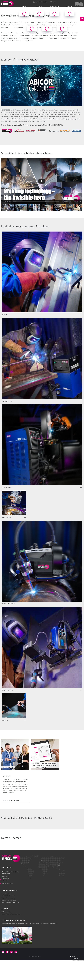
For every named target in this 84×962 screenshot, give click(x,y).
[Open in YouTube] (70, 202)
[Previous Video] (73, 202)
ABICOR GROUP (31, 110)
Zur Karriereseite (8, 767)
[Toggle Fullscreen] (80, 202)
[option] (42, 274)
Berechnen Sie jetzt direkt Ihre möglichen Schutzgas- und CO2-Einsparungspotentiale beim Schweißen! (45, 765)
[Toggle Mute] (61, 202)
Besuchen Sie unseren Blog (11, 800)
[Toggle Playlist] (78, 202)
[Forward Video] (75, 202)
